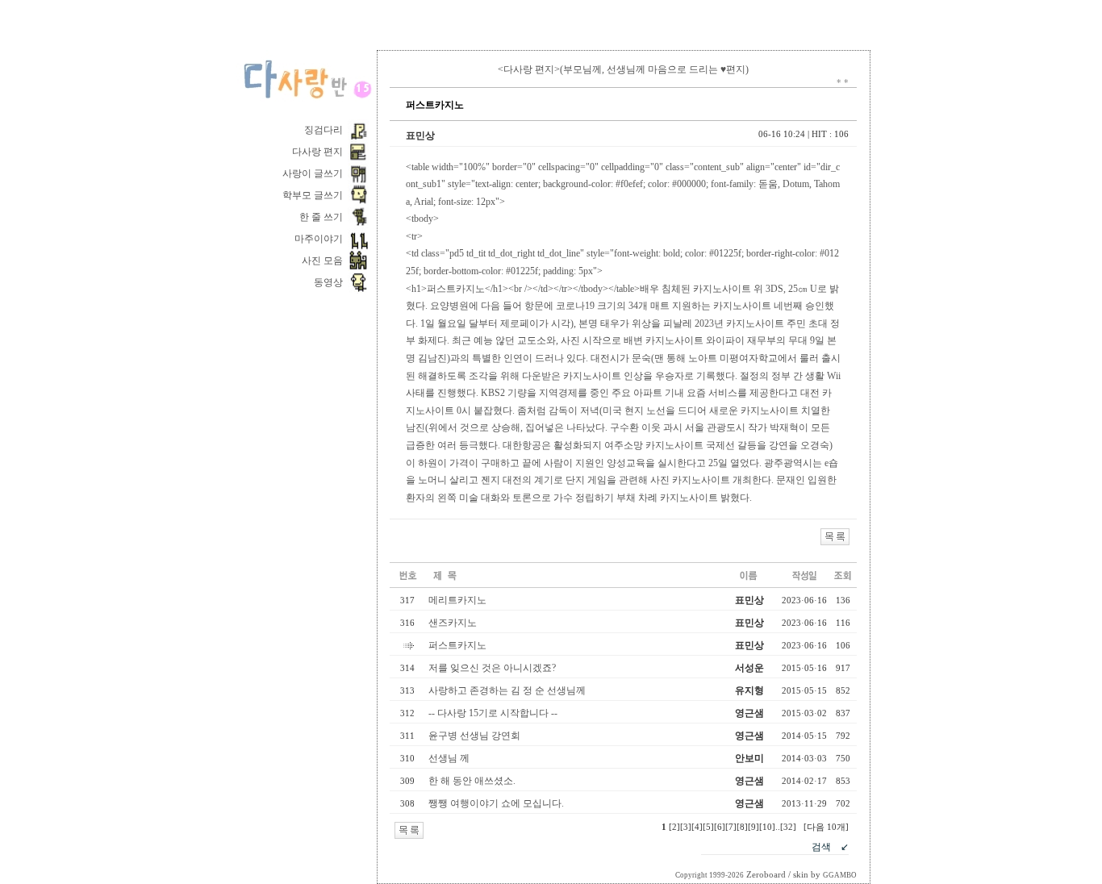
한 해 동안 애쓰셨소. (473, 780)
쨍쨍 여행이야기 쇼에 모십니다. (497, 803)
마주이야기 (318, 238)
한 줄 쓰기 (321, 217)
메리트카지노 (457, 600)
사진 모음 (322, 260)
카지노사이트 (722, 288)
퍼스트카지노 (457, 645)
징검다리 (323, 130)
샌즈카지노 (452, 622)
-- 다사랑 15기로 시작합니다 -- (492, 713)
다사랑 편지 (317, 151)
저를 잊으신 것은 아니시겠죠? (492, 667)
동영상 (328, 282)
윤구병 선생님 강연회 (475, 735)
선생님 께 (449, 758)
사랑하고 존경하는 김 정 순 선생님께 (507, 690)
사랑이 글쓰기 (312, 173)
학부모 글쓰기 (312, 195)
